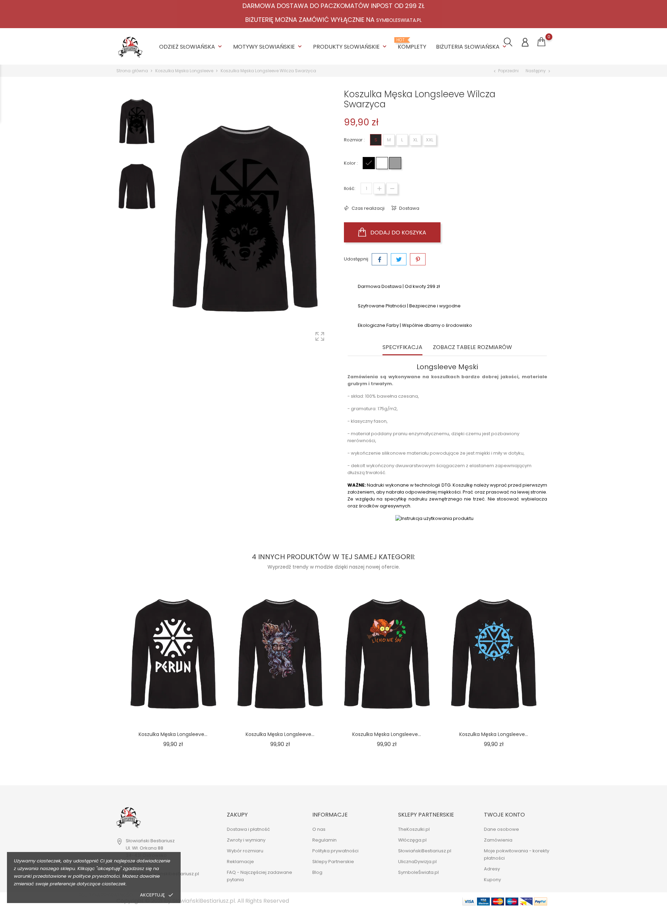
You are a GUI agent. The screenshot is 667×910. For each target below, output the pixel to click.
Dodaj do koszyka (397, 233)
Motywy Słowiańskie (268, 47)
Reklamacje (240, 861)
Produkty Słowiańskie (350, 47)
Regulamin (324, 840)
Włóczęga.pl (412, 840)
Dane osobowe (501, 829)
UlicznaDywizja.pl (417, 861)
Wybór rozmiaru (245, 850)
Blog (317, 872)
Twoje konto (504, 815)
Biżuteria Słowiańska (472, 47)
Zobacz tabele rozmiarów (472, 347)
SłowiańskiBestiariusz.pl (424, 850)
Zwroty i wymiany (246, 840)
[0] (541, 42)
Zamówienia (498, 840)
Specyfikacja (402, 347)
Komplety (412, 44)
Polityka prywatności (106, 894)
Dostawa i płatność (248, 829)
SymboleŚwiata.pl (418, 872)
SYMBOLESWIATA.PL (399, 20)
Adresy (492, 869)
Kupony (492, 879)
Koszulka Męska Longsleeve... (173, 734)
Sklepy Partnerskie (333, 861)
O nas (319, 829)
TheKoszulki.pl (414, 829)
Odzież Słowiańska (191, 47)
